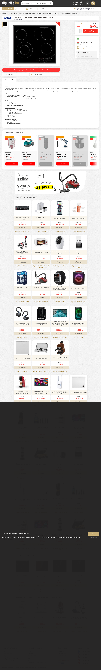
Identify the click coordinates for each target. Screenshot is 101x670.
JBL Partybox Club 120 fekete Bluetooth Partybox (78, 323)
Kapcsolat (41, 9)
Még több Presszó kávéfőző (60, 371)
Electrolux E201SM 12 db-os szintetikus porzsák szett (22, 288)
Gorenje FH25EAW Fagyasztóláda (79, 392)
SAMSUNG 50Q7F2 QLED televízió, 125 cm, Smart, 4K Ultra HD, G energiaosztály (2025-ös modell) (60, 324)
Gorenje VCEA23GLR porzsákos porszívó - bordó (41, 288)
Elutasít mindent (93, 537)
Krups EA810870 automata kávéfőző (41, 323)
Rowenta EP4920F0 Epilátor (78, 218)
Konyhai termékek (12, 13)
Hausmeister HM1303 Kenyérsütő (41, 218)
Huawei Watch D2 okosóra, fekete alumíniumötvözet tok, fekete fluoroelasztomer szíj (60, 288)
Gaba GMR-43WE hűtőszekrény (22, 358)
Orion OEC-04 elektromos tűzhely (79, 252)
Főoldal (4, 13)
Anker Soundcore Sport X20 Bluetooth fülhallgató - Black (22, 323)
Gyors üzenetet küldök (86, 56)
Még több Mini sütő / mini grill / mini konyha (41, 266)
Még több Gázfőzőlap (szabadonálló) (41, 371)
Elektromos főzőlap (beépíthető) (44, 13)
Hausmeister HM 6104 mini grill (41, 252)
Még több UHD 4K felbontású (60, 337)
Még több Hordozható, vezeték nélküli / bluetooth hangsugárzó (78, 302)
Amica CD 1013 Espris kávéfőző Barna (60, 358)
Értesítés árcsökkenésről (38, 74)
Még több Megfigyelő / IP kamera (60, 266)
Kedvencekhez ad (10, 74)
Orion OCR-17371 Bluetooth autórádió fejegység (22, 218)
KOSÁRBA (13, 164)
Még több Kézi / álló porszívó (22, 266)
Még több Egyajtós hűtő (22, 371)
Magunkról (20, 9)
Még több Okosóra (59, 301)
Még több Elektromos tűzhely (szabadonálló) (79, 266)
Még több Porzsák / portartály (22, 301)
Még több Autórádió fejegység (22, 231)
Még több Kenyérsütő (41, 231)
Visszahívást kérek (85, 52)
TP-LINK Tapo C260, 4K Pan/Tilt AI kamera (60, 252)
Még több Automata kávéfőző (41, 337)
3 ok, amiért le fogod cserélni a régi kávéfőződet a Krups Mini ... (85, 9)
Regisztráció (78, 2)
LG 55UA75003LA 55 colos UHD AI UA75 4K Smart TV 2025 (41, 392)
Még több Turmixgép (60, 231)
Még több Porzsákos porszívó (41, 301)
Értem (93, 534)
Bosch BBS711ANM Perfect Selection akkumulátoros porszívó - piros (22, 252)
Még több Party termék (78, 337)
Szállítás (31, 9)
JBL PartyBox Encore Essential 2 (78, 288)
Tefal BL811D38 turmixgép (60, 218)
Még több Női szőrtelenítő (79, 231)
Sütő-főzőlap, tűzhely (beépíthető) (27, 13)
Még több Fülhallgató (22, 337)
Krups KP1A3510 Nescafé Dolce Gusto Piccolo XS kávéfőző (22, 392)
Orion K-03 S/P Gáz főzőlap (41, 358)
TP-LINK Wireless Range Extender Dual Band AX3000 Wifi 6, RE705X (60, 392)
